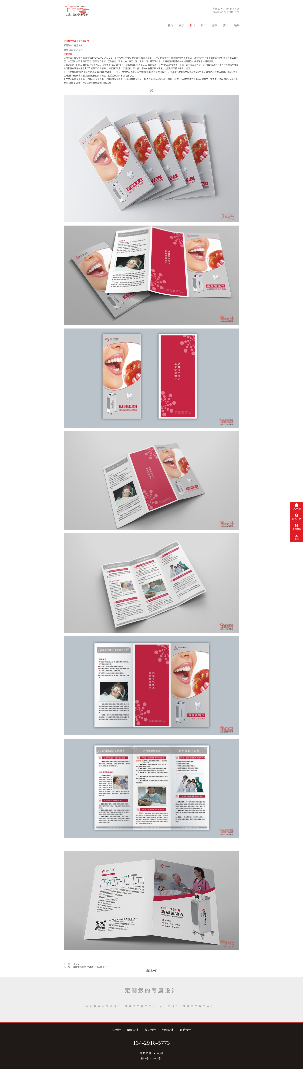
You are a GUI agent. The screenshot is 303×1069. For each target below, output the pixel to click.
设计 (192, 25)
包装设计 (167, 1029)
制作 (203, 25)
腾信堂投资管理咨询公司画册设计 (90, 967)
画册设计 (132, 1029)
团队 (214, 25)
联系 (236, 25)
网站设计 (185, 1029)
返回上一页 (151, 970)
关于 (181, 25)
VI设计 (116, 1029)
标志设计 (150, 1029)
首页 (170, 25)
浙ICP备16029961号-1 (151, 1058)
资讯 (225, 25)
